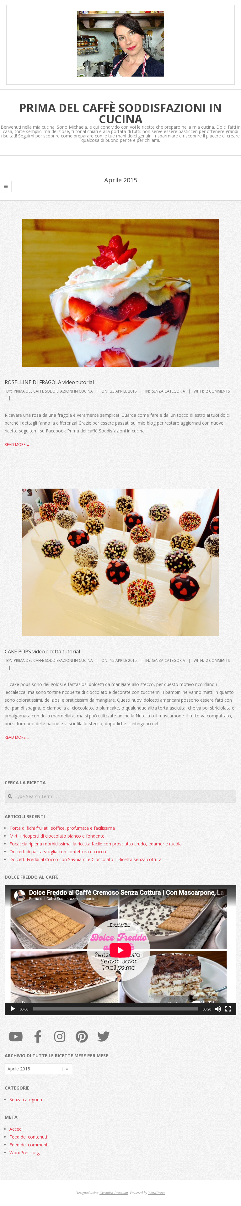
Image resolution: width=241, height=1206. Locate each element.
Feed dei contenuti (28, 1137)
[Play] (13, 1009)
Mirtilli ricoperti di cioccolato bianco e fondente (56, 836)
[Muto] (218, 1009)
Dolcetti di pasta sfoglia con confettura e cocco (57, 852)
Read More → (17, 444)
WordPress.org (24, 1152)
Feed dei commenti (29, 1145)
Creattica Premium (113, 1192)
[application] (120, 950)
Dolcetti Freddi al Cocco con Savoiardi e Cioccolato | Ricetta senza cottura (85, 859)
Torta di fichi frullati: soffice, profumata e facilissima (62, 828)
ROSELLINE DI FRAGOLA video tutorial (49, 382)
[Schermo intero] (228, 1009)
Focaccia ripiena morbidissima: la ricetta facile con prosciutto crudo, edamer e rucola (95, 844)
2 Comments (218, 391)
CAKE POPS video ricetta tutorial (42, 651)
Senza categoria (168, 391)
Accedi (16, 1129)
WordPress (156, 1192)
